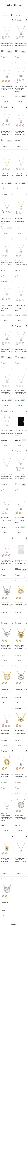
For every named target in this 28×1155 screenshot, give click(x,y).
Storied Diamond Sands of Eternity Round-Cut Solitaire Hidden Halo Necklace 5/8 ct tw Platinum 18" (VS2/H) (6, 476)
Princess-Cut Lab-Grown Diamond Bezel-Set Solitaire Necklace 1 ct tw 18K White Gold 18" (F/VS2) (7, 307)
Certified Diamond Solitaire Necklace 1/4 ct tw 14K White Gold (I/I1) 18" (20, 132)
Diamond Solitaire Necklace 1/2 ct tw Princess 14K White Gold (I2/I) (20, 262)
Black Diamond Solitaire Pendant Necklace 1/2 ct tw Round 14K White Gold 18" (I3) (21, 519)
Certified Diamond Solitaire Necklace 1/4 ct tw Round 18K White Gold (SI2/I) (21, 859)
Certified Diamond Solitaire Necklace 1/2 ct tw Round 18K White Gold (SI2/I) (7, 817)
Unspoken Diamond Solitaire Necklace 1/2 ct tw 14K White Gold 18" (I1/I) (6, 902)
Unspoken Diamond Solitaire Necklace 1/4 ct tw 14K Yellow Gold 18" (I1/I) (20, 732)
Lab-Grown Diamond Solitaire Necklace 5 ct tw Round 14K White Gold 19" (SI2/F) (21, 307)
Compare (5, 57)
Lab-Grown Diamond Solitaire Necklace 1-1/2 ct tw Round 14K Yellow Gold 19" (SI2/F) (7, 349)
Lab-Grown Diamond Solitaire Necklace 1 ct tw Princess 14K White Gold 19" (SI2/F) (21, 175)
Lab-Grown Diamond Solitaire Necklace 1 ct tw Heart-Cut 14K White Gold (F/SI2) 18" (21, 43)
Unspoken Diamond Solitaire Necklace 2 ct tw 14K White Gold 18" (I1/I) (21, 689)
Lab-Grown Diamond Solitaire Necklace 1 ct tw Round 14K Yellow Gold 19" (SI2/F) (7, 175)
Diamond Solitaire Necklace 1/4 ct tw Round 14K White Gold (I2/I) (7, 519)
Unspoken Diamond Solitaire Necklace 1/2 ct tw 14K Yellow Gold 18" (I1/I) (6, 689)
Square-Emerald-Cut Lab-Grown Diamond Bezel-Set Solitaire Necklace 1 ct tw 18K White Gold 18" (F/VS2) (20, 476)
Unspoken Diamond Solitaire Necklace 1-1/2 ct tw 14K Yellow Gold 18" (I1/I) (21, 604)
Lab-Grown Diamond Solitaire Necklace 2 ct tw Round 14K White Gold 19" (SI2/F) (7, 392)
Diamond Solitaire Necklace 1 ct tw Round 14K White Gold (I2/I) (6, 262)
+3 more (18, 82)
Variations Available (18, 427)
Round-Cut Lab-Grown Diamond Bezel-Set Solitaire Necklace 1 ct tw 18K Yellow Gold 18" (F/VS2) (7, 132)
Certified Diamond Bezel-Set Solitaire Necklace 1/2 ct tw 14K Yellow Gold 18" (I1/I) (7, 88)
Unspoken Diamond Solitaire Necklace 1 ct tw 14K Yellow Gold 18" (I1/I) (21, 647)
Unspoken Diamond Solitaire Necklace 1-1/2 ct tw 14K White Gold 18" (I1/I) (7, 604)
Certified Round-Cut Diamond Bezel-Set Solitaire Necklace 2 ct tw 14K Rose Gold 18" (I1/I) (7, 732)
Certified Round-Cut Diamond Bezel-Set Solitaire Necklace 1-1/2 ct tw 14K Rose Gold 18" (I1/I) (21, 774)
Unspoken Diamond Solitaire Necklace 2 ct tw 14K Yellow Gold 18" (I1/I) (7, 774)
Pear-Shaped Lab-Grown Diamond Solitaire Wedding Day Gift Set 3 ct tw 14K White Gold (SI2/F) (21, 561)
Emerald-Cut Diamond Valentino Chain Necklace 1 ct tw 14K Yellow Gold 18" (7, 432)
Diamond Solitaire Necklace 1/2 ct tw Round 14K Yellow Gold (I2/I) (21, 220)
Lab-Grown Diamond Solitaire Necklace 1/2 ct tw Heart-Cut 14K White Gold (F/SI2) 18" (20, 349)
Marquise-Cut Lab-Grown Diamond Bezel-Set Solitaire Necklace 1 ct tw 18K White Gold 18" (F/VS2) (21, 88)
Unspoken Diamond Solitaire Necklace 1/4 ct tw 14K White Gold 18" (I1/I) (6, 647)
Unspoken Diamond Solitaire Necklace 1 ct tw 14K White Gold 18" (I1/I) (21, 817)
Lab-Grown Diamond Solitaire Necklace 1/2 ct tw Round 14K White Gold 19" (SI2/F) (21, 392)
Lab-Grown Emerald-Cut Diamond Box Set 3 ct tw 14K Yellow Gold (21, 432)
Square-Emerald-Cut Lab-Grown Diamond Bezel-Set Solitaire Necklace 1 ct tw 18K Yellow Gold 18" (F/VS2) (6, 220)
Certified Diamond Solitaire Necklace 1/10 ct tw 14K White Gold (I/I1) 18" (7, 561)
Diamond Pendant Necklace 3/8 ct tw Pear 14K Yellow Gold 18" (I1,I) (6, 859)
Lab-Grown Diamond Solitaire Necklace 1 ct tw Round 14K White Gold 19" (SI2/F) (7, 43)
